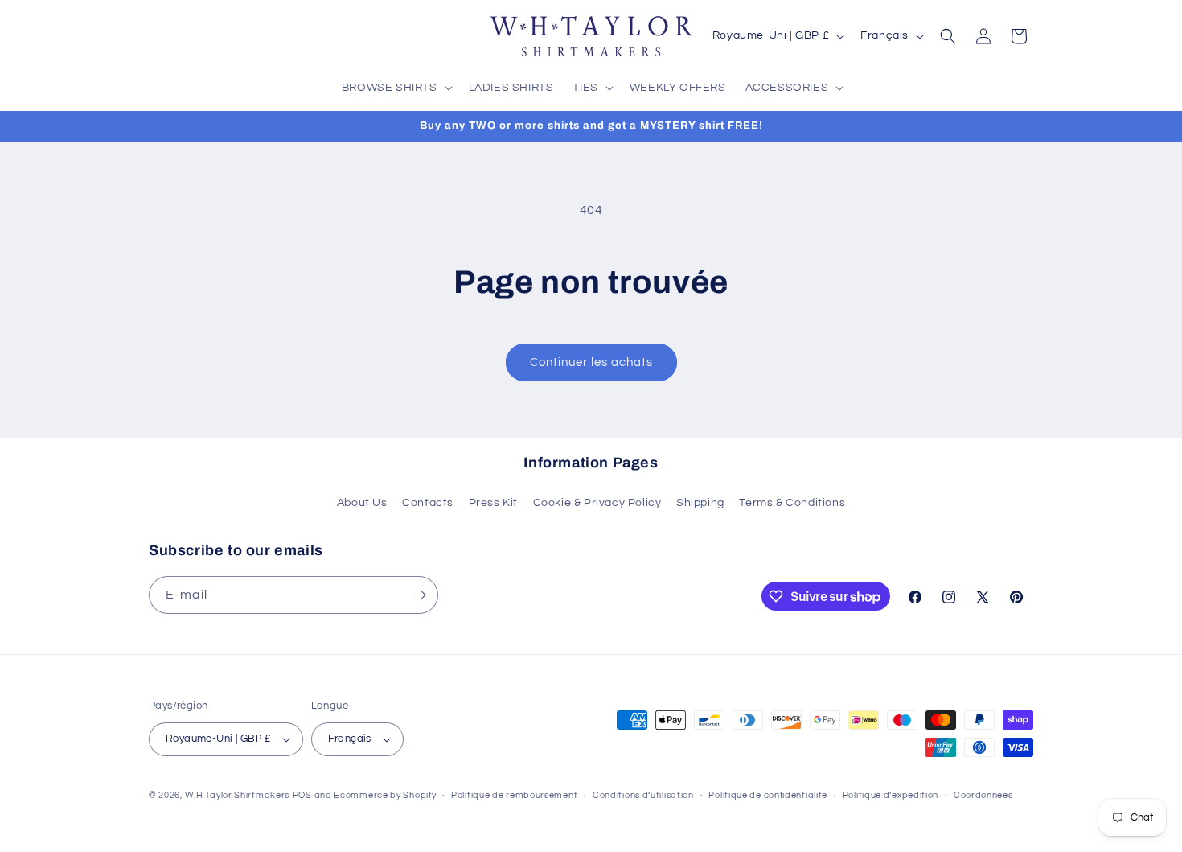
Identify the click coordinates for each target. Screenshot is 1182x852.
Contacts (428, 502)
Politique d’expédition (890, 795)
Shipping (700, 502)
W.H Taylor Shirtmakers (237, 795)
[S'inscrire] (419, 595)
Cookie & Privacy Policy (597, 502)
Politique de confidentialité (767, 795)
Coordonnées (983, 795)
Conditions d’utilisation (643, 795)
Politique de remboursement (514, 795)
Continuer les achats (591, 362)
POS (302, 795)
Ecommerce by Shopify (385, 795)
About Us (362, 502)
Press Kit (493, 502)
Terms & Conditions (792, 502)
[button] (395, 88)
